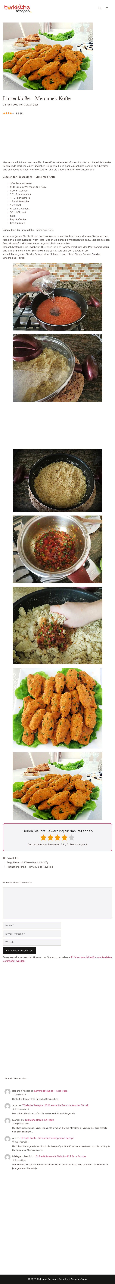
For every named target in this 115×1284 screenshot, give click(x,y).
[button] (99, 8)
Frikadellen (13, 858)
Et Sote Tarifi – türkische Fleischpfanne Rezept (47, 1138)
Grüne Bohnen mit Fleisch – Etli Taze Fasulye (61, 1156)
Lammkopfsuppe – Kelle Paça (51, 1090)
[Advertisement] (28, 137)
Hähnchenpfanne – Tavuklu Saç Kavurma (30, 866)
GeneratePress (79, 1279)
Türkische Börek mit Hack (39, 1119)
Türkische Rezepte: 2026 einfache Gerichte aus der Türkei (55, 1105)
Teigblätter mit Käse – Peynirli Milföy (27, 862)
